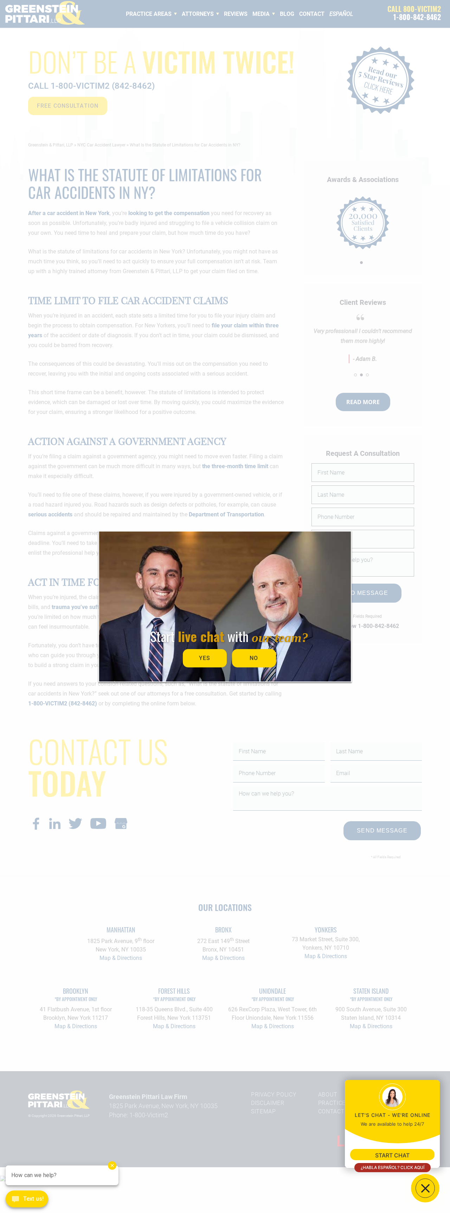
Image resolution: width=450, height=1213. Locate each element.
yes (204, 658)
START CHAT (392, 1155)
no (254, 658)
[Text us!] (27, 1199)
